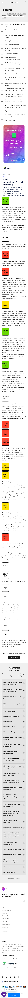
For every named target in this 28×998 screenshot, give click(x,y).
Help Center (5, 918)
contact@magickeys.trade (7, 935)
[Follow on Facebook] (3, 977)
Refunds (4, 921)
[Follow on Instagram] (10, 977)
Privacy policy (6, 924)
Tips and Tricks (6, 15)
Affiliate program (7, 910)
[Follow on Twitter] (7, 977)
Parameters (15, 15)
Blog (3, 907)
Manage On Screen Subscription (5, 929)
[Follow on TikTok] (18, 977)
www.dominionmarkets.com (10, 972)
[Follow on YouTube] (14, 977)
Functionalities (11, 13)
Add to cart (14, 995)
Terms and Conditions (5, 914)
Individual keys (21, 13)
